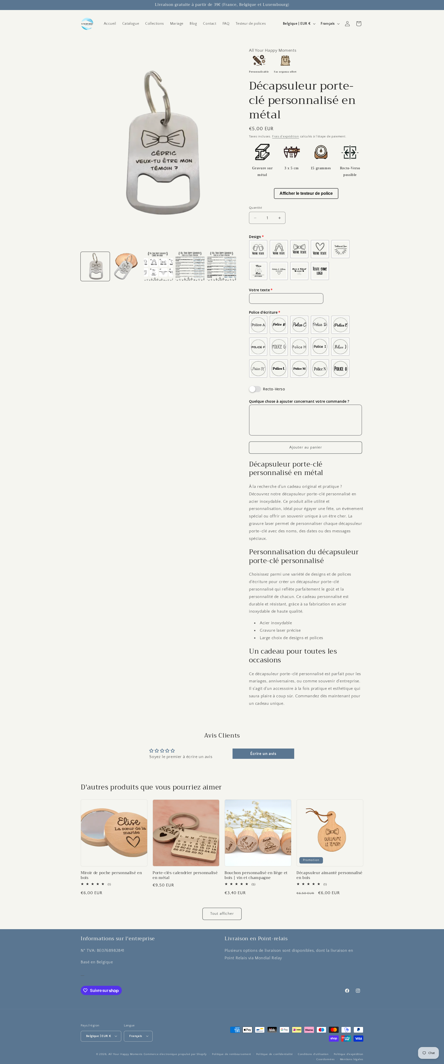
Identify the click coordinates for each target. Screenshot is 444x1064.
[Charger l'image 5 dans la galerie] (221, 266)
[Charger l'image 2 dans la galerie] (126, 266)
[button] (358, 23)
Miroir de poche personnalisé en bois (111, 875)
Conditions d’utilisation (313, 1054)
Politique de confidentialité (274, 1054)
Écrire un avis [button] (263, 753)
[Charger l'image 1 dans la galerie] (95, 266)
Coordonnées (325, 1059)
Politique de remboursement (231, 1054)
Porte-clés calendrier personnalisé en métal (185, 875)
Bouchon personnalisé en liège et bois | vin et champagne (256, 875)
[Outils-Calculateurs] (82, 973)
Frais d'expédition (285, 136)
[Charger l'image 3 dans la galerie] (158, 266)
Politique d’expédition (348, 1054)
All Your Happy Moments (125, 1054)
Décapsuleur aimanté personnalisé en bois (330, 875)
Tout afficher (222, 913)
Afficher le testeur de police (306, 193)
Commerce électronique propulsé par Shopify (175, 1054)
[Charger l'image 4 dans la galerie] (190, 266)
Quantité (255, 207)
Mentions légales (351, 1059)
